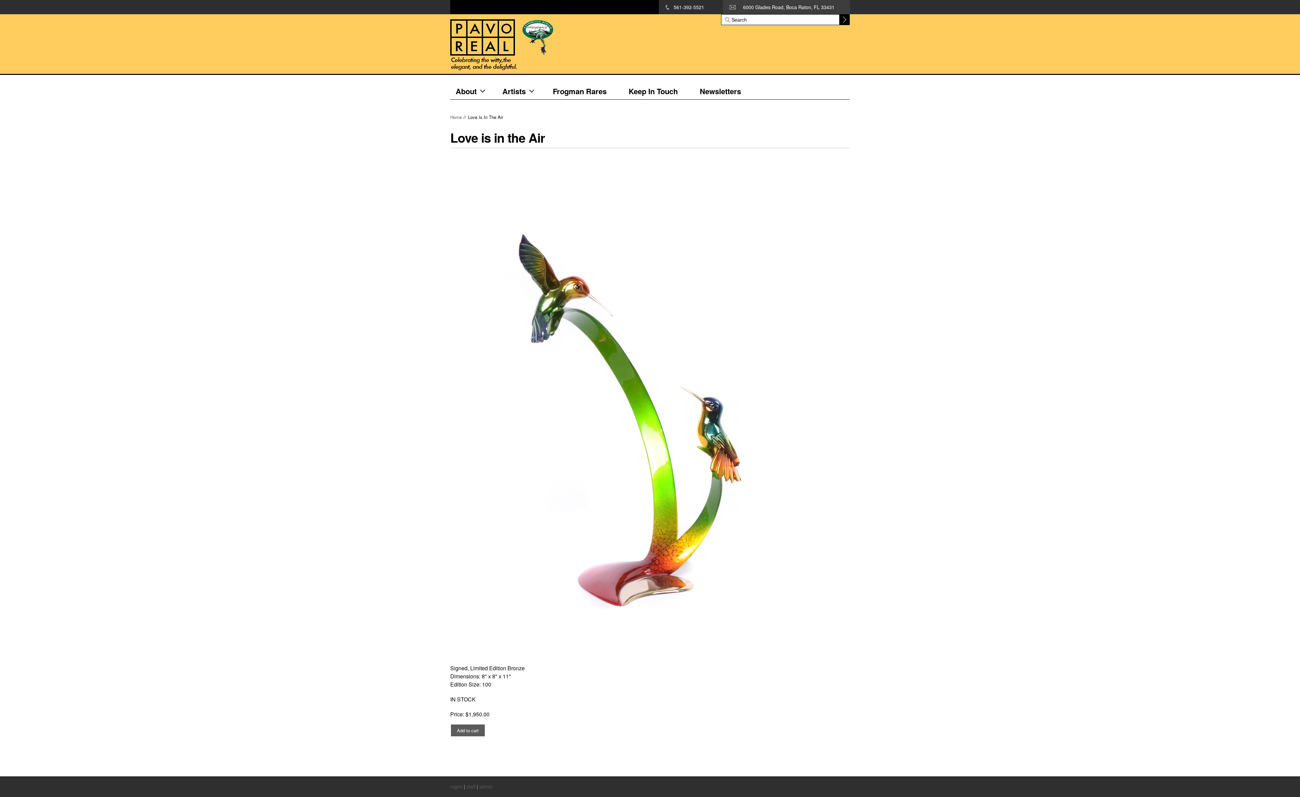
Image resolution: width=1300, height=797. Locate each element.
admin (486, 786)
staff (471, 786)
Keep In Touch (653, 91)
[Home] (560, 44)
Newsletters (720, 91)
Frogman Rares (580, 91)
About (466, 91)
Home (456, 117)
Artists (514, 91)
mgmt (456, 786)
